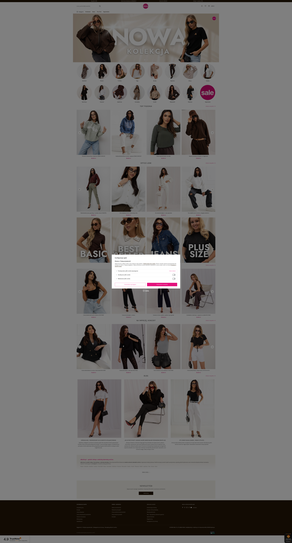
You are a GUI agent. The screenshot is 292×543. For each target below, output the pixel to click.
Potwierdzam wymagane (130, 284)
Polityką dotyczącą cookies (149, 263)
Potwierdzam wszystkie (162, 284)
